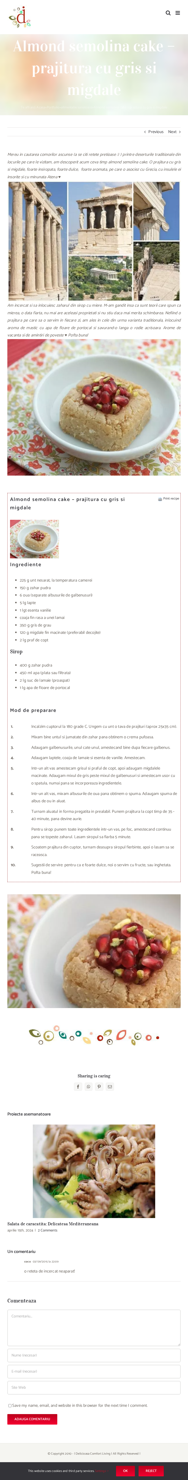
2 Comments (47, 1230)
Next (172, 131)
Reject (151, 1471)
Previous (156, 131)
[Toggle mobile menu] (178, 12)
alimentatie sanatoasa (77, 107)
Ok (125, 1471)
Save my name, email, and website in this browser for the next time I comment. (80, 1405)
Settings (101, 1471)
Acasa (40, 107)
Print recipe (171, 498)
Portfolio (53, 107)
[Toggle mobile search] (168, 12)
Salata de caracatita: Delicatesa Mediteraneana (94, 1171)
